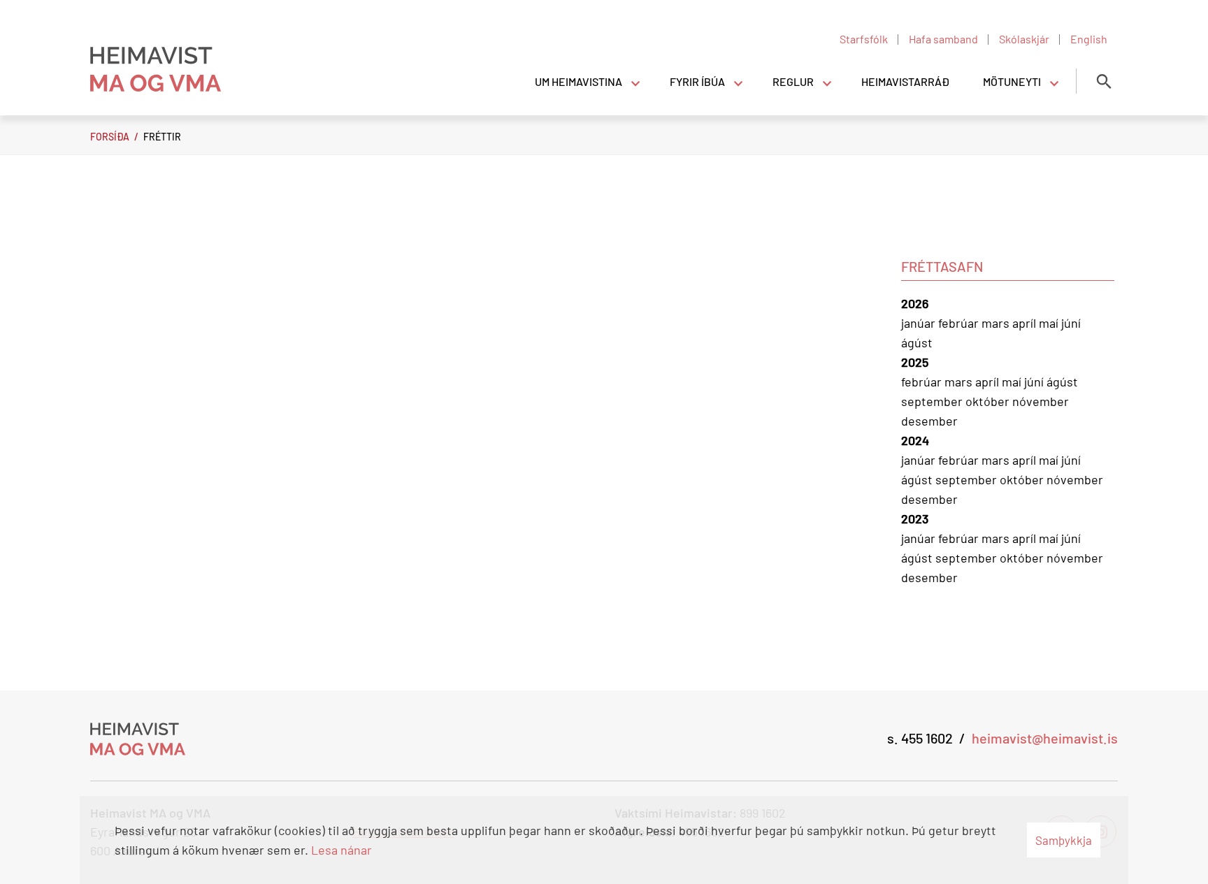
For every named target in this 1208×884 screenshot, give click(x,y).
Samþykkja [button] (1063, 840)
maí (1050, 323)
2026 (914, 303)
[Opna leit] (1104, 81)
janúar (919, 323)
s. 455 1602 (920, 738)
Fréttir (162, 137)
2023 (914, 518)
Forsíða (109, 137)
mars (997, 323)
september (933, 401)
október (988, 401)
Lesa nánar (341, 849)
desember (929, 420)
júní (1071, 323)
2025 (914, 362)
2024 (915, 440)
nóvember (1040, 401)
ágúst (917, 342)
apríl (1025, 323)
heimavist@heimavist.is (1045, 738)
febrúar (960, 323)
